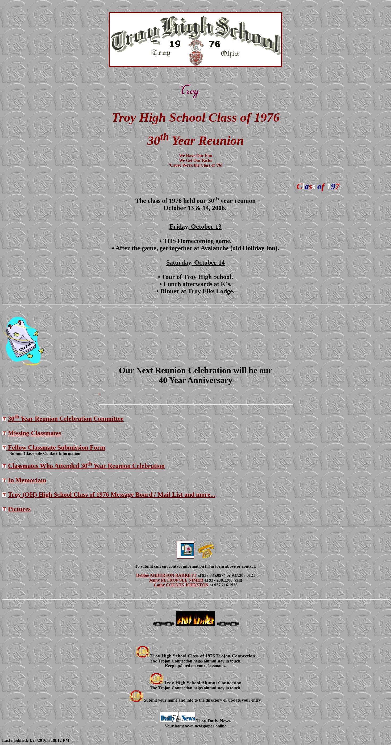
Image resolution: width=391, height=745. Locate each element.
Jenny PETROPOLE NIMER (176, 580)
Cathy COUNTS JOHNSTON (181, 585)
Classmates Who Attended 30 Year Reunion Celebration (86, 465)
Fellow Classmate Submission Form (55, 447)
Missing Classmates (34, 433)
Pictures (19, 508)
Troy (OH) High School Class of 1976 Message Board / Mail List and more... (111, 494)
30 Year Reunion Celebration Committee (66, 418)
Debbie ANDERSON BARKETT (166, 575)
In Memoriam (27, 480)
